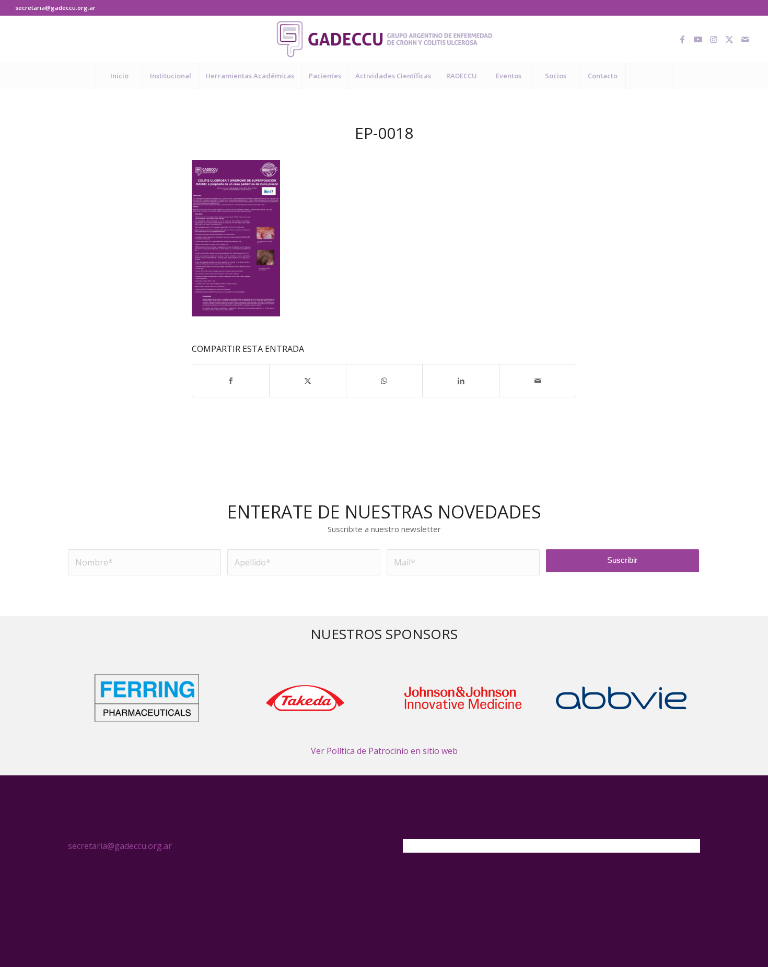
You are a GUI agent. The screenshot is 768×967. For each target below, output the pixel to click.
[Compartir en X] (308, 380)
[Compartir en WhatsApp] (384, 380)
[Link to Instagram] (714, 39)
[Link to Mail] (745, 39)
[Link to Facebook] (682, 39)
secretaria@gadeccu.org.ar (55, 7)
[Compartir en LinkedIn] (461, 380)
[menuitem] (119, 76)
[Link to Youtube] (698, 39)
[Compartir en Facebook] (230, 380)
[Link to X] (729, 39)
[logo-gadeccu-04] (384, 39)
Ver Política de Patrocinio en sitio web (384, 751)
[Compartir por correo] (537, 380)
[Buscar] (648, 76)
